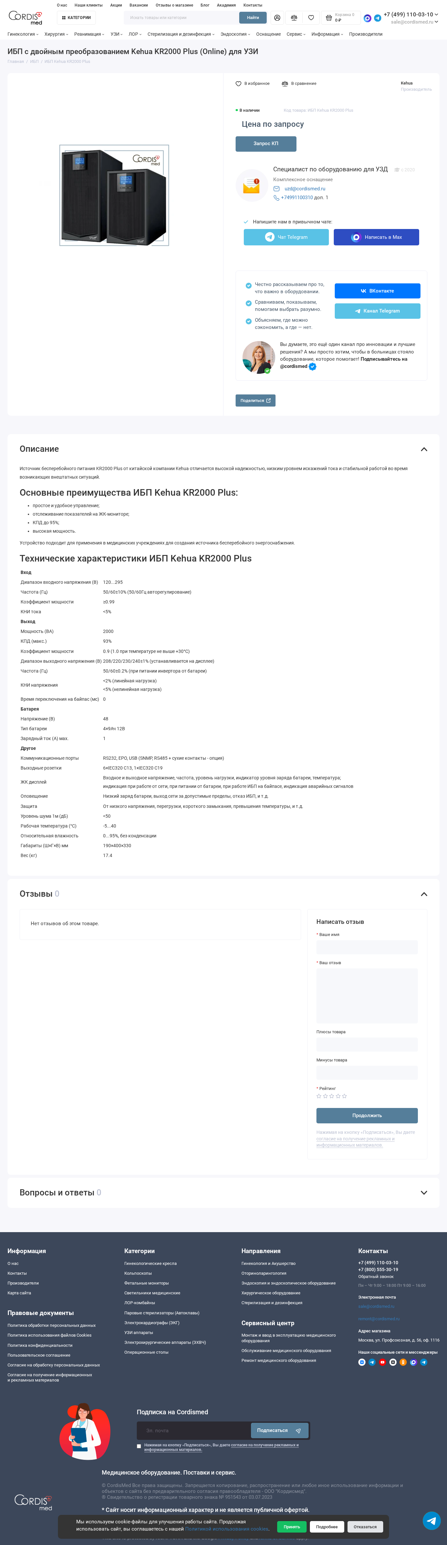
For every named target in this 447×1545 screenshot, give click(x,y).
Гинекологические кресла (150, 1263)
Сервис (294, 34)
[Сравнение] (294, 18)
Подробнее (327, 1526)
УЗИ (115, 34)
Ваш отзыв (330, 962)
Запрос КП (266, 143)
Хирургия (55, 34)
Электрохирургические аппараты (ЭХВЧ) (165, 1342)
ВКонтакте (381, 291)
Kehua (407, 83)
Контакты (252, 5)
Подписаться (272, 1430)
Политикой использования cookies (226, 1529)
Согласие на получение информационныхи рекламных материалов (50, 1377)
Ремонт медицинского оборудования (278, 1360)
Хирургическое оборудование (270, 1292)
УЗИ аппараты (138, 1332)
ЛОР (133, 34)
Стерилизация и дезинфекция (179, 34)
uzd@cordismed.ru (305, 189)
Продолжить (367, 1115)
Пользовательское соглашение (39, 1355)
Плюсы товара (331, 1031)
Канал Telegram (382, 311)
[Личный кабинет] (277, 18)
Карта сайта (19, 1292)
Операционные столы (146, 1352)
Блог (205, 5)
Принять (292, 1526)
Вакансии (139, 5)
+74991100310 (297, 197)
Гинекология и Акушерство (268, 1263)
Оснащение (268, 34)
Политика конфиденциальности (40, 1345)
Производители (366, 34)
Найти (253, 17)
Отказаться (365, 1526)
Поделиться (252, 400)
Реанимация (87, 34)
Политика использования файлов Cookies (50, 1335)
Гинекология (21, 34)
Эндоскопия (234, 34)
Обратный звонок (376, 1276)
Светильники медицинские (152, 1292)
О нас (62, 5)
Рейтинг (327, 1088)
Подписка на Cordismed (172, 1412)
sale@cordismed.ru (376, 1306)
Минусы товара (331, 1060)
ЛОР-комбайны (139, 1302)
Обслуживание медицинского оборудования (286, 1350)
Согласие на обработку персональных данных (54, 1365)
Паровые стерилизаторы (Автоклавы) (162, 1312)
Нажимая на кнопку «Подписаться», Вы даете (221, 1447)
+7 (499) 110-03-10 (408, 14)
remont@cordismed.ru (379, 1318)
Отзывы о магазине (174, 5)
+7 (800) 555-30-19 (378, 1269)
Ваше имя (329, 934)
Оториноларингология (263, 1273)
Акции (116, 5)
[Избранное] (311, 18)
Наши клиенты (89, 5)
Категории (79, 17)
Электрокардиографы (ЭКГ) (152, 1322)
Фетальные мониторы (146, 1283)
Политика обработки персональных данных (52, 1325)
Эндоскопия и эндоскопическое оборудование (288, 1283)
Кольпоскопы (138, 1273)
